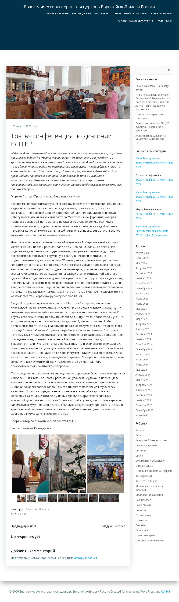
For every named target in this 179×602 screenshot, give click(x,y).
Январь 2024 (142, 390)
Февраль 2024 (143, 385)
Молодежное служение (149, 494)
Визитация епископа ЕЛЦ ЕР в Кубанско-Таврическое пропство (153, 126)
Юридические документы (136, 20)
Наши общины (143, 505)
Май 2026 (141, 263)
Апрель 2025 (142, 313)
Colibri (165, 591)
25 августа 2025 (21, 126)
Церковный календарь (130, 13)
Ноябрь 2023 (143, 400)
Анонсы (139, 430)
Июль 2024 (141, 359)
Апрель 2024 (142, 374)
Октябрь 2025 (143, 283)
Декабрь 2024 (143, 334)
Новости (44, 509)
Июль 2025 (141, 298)
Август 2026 (142, 253)
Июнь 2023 (141, 415)
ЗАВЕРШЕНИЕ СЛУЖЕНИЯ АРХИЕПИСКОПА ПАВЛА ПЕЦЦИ (150, 139)
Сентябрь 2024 (144, 349)
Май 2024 (141, 369)
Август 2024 (142, 354)
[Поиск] (169, 70)
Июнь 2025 (141, 303)
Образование (143, 515)
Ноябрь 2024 (143, 339)
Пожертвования (160, 13)
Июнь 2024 (141, 364)
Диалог (139, 455)
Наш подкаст (143, 500)
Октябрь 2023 (143, 405)
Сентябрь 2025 (144, 288)
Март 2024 (141, 379)
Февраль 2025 (143, 324)
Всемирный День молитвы (151, 440)
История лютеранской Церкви (153, 470)
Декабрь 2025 (143, 273)
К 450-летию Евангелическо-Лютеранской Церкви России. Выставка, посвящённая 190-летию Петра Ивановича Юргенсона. (152, 102)
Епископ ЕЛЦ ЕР (144, 465)
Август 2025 (142, 293)
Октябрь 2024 (143, 344)
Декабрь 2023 (143, 395)
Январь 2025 (142, 329)
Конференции (143, 476)
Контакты (165, 20)
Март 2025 (141, 319)
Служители (142, 530)
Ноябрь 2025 (143, 278)
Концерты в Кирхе (146, 481)
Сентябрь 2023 (144, 410)
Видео (139, 435)
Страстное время (145, 535)
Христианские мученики (149, 540)
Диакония (31, 509)
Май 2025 (141, 308)
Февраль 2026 (143, 268)
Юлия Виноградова (147, 158)
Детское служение (146, 445)
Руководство (81, 13)
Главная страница (56, 13)
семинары (141, 520)
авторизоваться (85, 558)
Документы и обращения (150, 460)
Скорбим (140, 525)
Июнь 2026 (141, 258)
